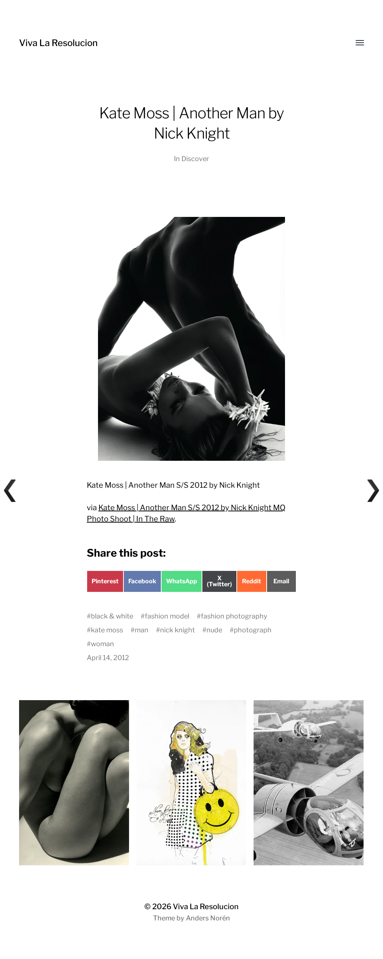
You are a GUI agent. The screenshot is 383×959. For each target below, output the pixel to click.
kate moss (107, 630)
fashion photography (234, 616)
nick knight (177, 630)
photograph (253, 630)
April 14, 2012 (108, 658)
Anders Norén (208, 918)
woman (102, 644)
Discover (195, 159)
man (141, 630)
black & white (112, 616)
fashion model (167, 616)
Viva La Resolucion (58, 42)
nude (214, 630)
